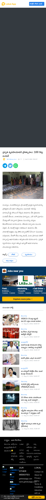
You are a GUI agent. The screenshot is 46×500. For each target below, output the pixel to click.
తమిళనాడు (7, 450)
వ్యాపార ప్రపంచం (36, 458)
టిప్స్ (12, 459)
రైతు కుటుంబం (37, 449)
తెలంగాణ (9, 17)
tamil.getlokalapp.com (27, 482)
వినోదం (21, 453)
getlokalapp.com (25, 479)
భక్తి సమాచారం (30, 452)
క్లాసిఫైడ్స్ (29, 456)
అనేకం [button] (8, 144)
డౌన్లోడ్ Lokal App (36, 497)
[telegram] (5, 166)
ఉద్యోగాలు (14, 444)
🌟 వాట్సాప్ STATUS (14, 453)
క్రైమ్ (28, 444)
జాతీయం (29, 447)
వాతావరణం (37, 453)
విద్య (35, 444)
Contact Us (38, 472)
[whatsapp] (16, 166)
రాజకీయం (22, 462)
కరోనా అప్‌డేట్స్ (22, 458)
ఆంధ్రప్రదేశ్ (10, 11)
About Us (38, 475)
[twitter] (10, 166)
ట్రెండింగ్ (13, 447)
